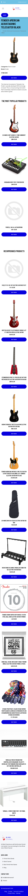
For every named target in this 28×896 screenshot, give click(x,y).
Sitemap (18, 893)
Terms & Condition (18, 891)
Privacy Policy (11, 893)
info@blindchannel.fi (22, 2)
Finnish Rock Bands (9, 858)
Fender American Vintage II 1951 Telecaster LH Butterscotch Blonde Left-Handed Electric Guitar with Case (14, 473)
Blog (5, 867)
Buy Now (14, 78)
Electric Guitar (12, 66)
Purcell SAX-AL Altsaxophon (14, 227)
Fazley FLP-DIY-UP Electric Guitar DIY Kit (14, 285)
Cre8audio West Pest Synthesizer (14, 182)
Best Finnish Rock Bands (10, 864)
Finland (4, 2)
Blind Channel (7, 861)
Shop (4, 15)
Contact (10, 891)
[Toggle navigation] (3, 8)
